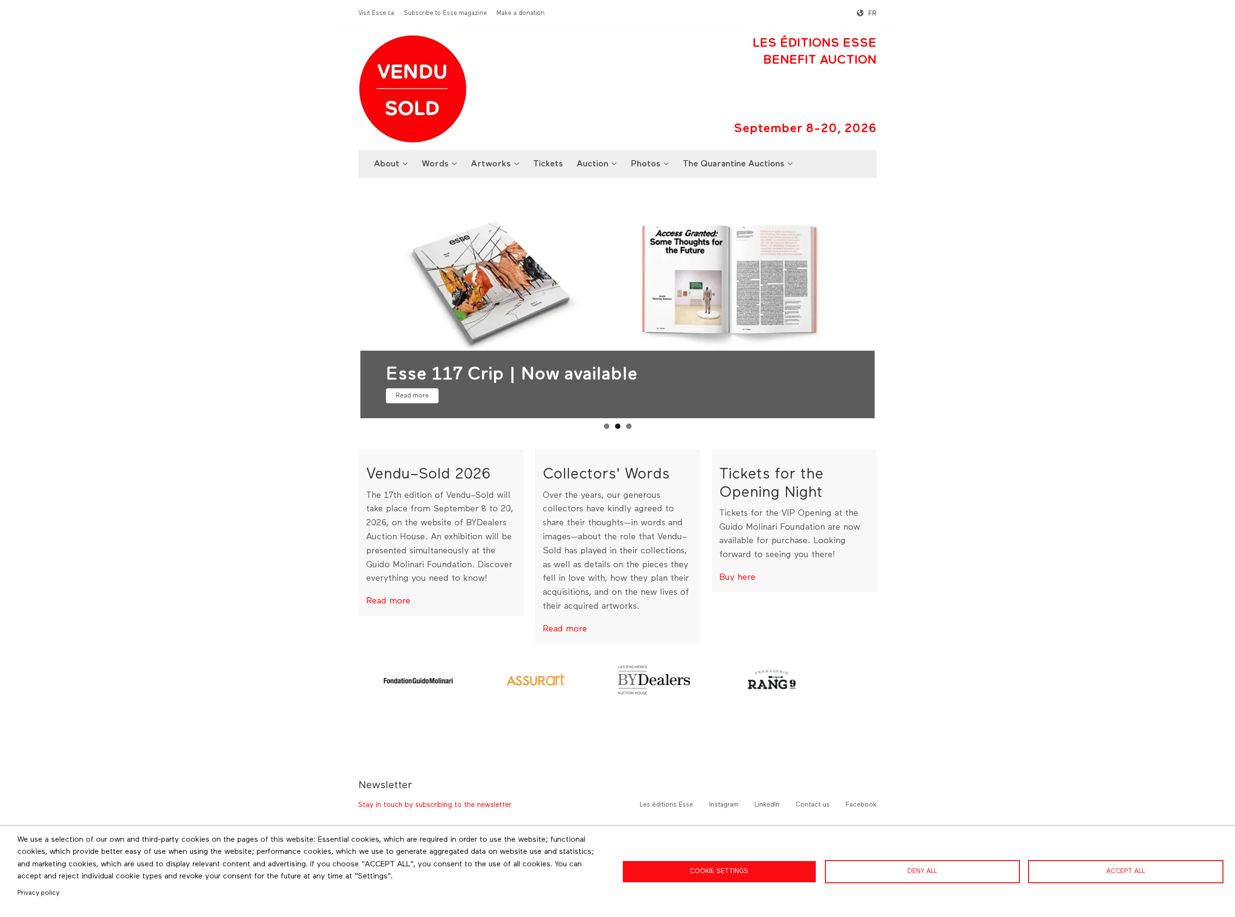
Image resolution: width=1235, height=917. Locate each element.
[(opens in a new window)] (418, 679)
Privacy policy (38, 893)
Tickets (548, 164)
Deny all (922, 871)
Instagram (724, 804)
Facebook (861, 804)
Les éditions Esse (666, 804)
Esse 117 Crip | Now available (512, 374)
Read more (412, 395)
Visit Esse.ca (376, 13)
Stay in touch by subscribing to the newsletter (434, 804)
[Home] (412, 88)
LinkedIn (767, 804)
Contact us (813, 804)
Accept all (1125, 871)
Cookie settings (719, 871)
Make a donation (520, 13)
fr (872, 13)
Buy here (737, 577)
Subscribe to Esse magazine (445, 13)
